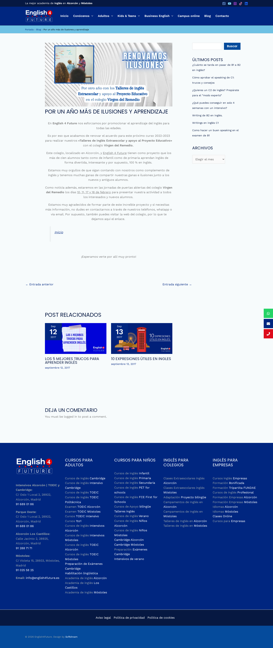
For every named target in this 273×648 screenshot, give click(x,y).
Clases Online (222, 516)
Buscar (232, 46)
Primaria (145, 478)
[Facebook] (224, 3)
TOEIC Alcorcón (88, 506)
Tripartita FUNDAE (242, 488)
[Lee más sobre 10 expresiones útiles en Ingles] (142, 338)
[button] (91, 16)
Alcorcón (100, 578)
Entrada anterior (39, 284)
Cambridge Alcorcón (129, 540)
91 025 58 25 (25, 570)
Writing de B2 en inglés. (207, 115)
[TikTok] (240, 3)
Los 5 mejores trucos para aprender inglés (72, 360)
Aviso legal (103, 617)
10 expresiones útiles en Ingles (141, 358)
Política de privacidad (129, 617)
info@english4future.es (42, 578)
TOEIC (94, 492)
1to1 (78, 521)
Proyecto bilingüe (193, 497)
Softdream (71, 636)
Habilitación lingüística (81, 573)
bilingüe (145, 506)
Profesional (245, 492)
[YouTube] (229, 3)
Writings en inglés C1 (205, 122)
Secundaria (147, 483)
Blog (38, 29)
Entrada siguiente (177, 284)
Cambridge (97, 478)
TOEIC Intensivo (87, 516)
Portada (29, 29)
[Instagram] (235, 3)
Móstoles (100, 592)
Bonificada (236, 483)
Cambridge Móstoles (129, 544)
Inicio (58, 232)
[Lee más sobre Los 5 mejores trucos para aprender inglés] (75, 338)
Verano (144, 516)
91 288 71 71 (24, 548)
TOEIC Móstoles (88, 511)
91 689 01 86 (25, 504)
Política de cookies (161, 617)
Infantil (144, 473)
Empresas (240, 478)
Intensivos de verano (129, 559)
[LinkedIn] (246, 3)
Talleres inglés (124, 511)
